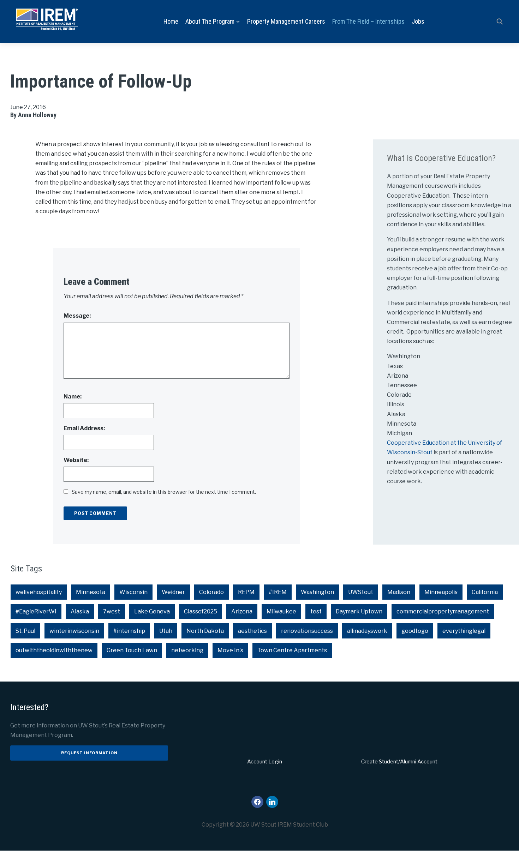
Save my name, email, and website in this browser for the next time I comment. (164, 492)
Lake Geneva (152, 611)
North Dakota (205, 631)
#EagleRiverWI (36, 611)
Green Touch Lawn (132, 650)
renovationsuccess (307, 631)
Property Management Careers (286, 21)
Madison (398, 592)
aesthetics (252, 631)
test (316, 611)
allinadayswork (367, 631)
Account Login (264, 761)
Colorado (211, 592)
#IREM (278, 592)
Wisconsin (133, 592)
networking (187, 650)
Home (170, 21)
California (485, 592)
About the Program (209, 21)
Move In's (230, 650)
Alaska (80, 611)
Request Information (89, 752)
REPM (246, 592)
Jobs (418, 21)
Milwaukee (281, 611)
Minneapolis (441, 592)
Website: (76, 460)
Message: (77, 315)
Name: (73, 396)
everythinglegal (463, 631)
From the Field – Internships (368, 21)
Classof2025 (200, 611)
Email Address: (84, 428)
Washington (317, 592)
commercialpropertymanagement (442, 611)
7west (111, 611)
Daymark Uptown (359, 611)
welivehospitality (39, 592)
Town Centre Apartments (292, 650)
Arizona (241, 611)
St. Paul (25, 631)
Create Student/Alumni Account (399, 761)
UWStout (360, 592)
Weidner (173, 592)
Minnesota (90, 592)
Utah (165, 631)
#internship (129, 631)
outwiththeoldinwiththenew (54, 650)
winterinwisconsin (74, 631)
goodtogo (414, 631)
